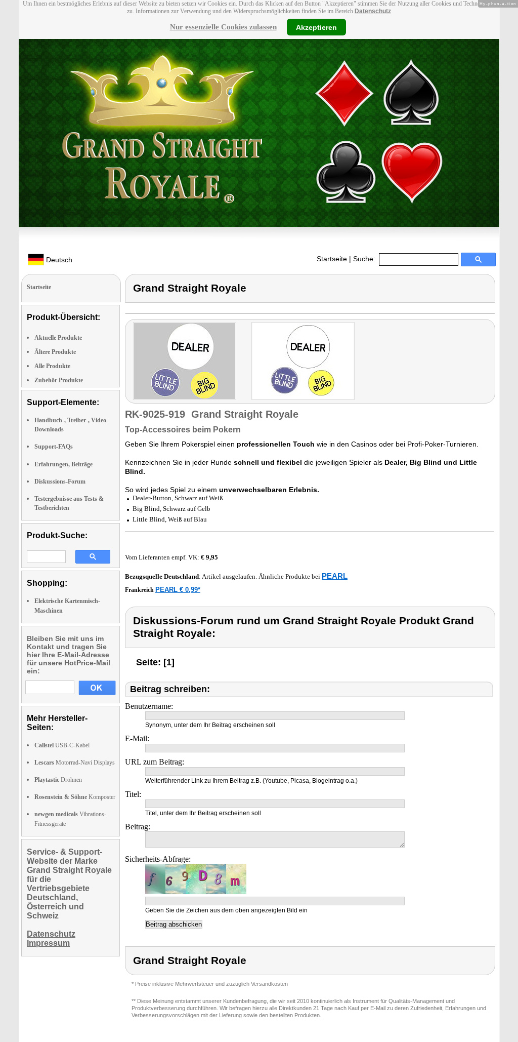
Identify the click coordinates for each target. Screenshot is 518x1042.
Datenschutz (373, 11)
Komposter (74, 796)
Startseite (332, 259)
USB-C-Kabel (62, 745)
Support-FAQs (53, 446)
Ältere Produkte (55, 351)
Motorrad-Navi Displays (74, 762)
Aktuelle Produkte (58, 337)
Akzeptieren (316, 27)
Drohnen (58, 779)
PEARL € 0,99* (177, 589)
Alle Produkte (52, 366)
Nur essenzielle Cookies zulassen (223, 27)
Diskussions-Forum (59, 481)
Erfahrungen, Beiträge (63, 464)
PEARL (335, 576)
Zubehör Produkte (58, 380)
